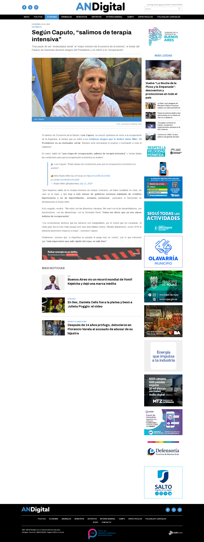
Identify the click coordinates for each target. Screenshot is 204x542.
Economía (52, 17)
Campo (130, 17)
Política (38, 17)
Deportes (96, 17)
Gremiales (66, 17)
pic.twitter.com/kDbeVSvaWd (65, 179)
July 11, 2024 (85, 183)
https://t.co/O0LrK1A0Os (98, 176)
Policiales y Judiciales (168, 17)
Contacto (106, 522)
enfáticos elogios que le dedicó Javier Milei (113, 139)
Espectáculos (145, 17)
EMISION (134, 124)
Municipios (81, 17)
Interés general (114, 17)
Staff (95, 522)
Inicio (26, 17)
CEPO (140, 124)
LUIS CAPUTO (125, 124)
